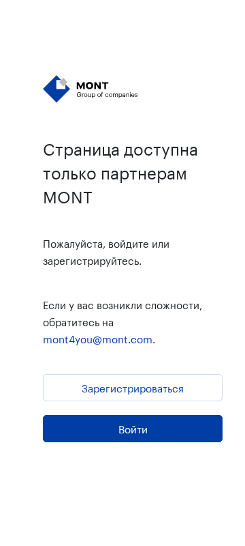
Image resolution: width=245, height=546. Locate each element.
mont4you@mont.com (97, 338)
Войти (133, 428)
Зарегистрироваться (133, 387)
